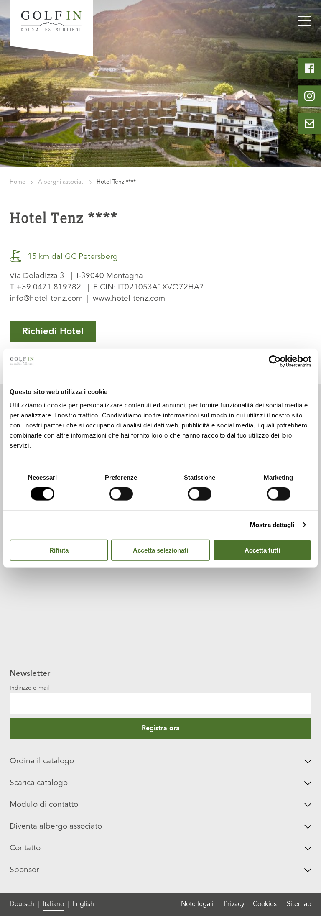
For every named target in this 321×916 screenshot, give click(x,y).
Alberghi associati (61, 182)
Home (17, 182)
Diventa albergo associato (56, 827)
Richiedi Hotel (53, 331)
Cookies (265, 904)
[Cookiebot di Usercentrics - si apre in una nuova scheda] (274, 361)
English (83, 904)
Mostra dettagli (272, 524)
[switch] (121, 494)
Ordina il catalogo (42, 761)
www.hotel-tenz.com (129, 299)
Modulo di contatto (44, 805)
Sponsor (24, 870)
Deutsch (22, 904)
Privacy (234, 904)
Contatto (25, 848)
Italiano (53, 904)
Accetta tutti (262, 549)
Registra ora (161, 728)
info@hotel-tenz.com (46, 299)
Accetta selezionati (160, 549)
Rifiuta (59, 549)
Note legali (197, 904)
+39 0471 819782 (48, 288)
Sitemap (299, 904)
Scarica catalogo (39, 783)
